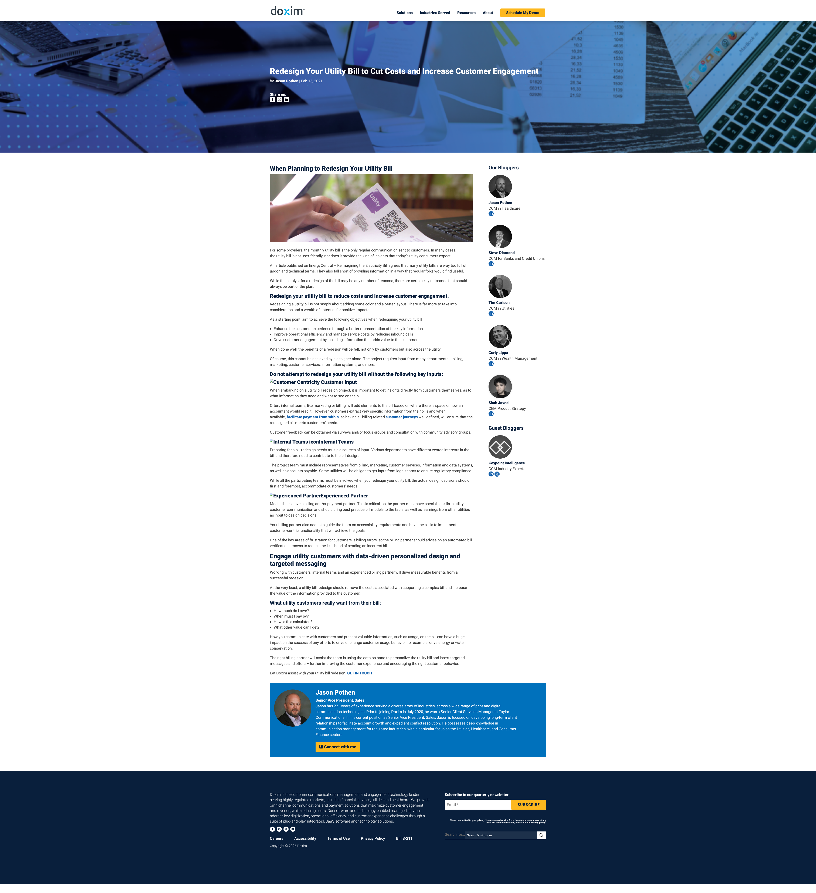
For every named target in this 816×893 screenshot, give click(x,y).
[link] (288, 10)
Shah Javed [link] (499, 402)
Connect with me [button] (337, 746)
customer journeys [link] (402, 417)
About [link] (488, 13)
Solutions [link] (405, 13)
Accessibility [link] (305, 838)
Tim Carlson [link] (499, 302)
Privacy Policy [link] (373, 838)
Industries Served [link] (435, 13)
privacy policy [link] (538, 822)
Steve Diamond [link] (502, 252)
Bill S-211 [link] (404, 838)
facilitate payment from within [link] (313, 417)
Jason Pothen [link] (286, 81)
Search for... (455, 834)
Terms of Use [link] (338, 838)
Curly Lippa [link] (498, 352)
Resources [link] (466, 13)
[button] (272, 829)
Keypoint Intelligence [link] (507, 463)
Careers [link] (276, 838)
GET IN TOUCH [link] (359, 673)
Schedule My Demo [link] (522, 12)
